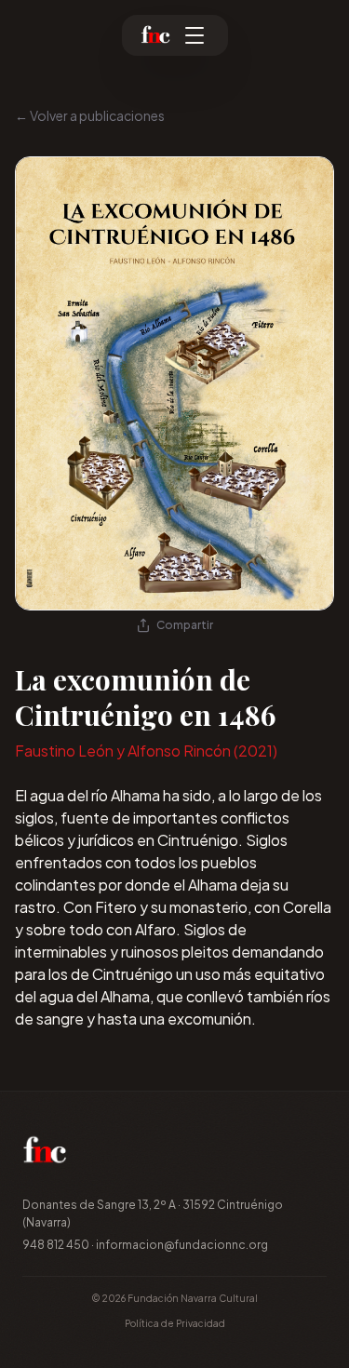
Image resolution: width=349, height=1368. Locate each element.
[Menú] (194, 35)
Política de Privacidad (175, 1323)
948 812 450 (55, 1245)
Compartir (184, 625)
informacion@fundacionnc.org (182, 1245)
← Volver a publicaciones (90, 115)
